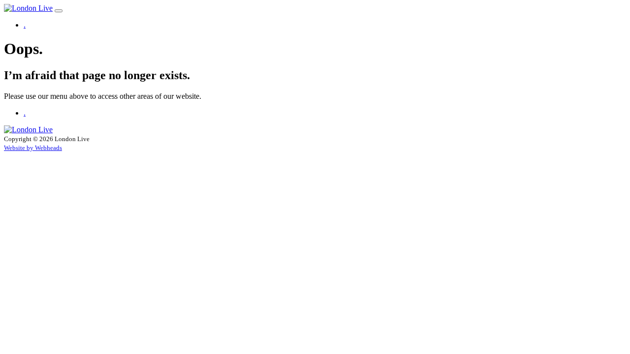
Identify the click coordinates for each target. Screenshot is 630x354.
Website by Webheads (33, 147)
